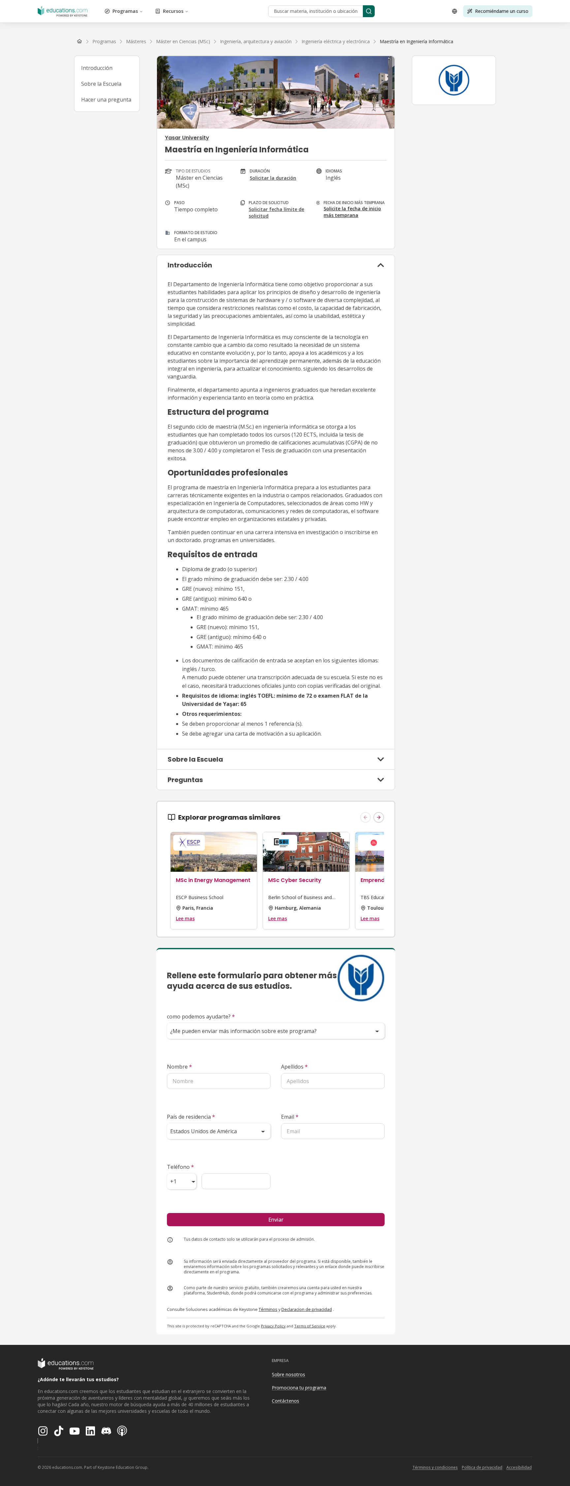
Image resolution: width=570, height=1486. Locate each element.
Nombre (179, 1066)
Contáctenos (285, 1401)
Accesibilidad (519, 1467)
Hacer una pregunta (106, 99)
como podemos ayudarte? (201, 1016)
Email (290, 1116)
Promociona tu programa (299, 1387)
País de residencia (191, 1116)
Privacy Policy (273, 1325)
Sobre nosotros (288, 1374)
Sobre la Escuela (101, 83)
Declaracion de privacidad (306, 1309)
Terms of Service (309, 1325)
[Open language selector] (454, 11)
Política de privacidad (482, 1467)
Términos (268, 1309)
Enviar (275, 1219)
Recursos (173, 11)
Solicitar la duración (273, 178)
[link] (416, 41)
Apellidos (294, 1066)
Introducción (96, 68)
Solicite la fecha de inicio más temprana (352, 211)
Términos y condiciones (435, 1467)
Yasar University (187, 137)
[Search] (369, 11)
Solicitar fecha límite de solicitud (276, 212)
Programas (125, 11)
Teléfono (180, 1166)
